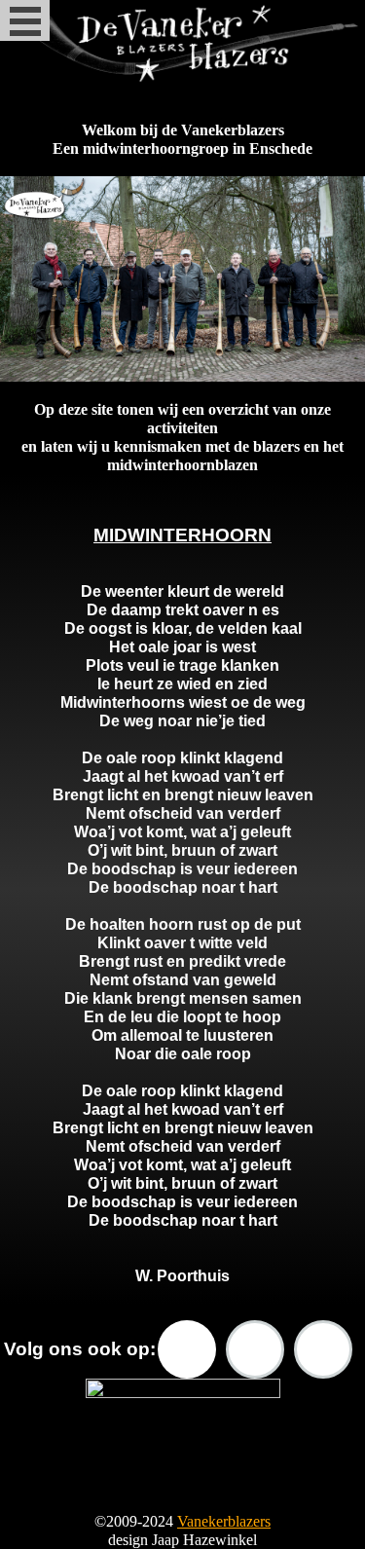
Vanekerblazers (224, 1521)
